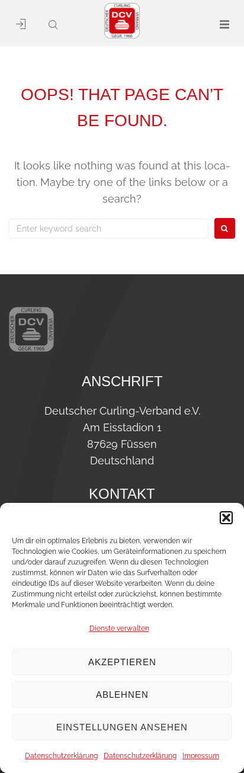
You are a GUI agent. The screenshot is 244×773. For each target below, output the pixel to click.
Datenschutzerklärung (61, 756)
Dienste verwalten (119, 628)
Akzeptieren (122, 662)
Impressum (200, 756)
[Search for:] (108, 229)
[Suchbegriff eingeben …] (48, 25)
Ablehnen (122, 694)
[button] (226, 518)
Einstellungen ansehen (122, 727)
